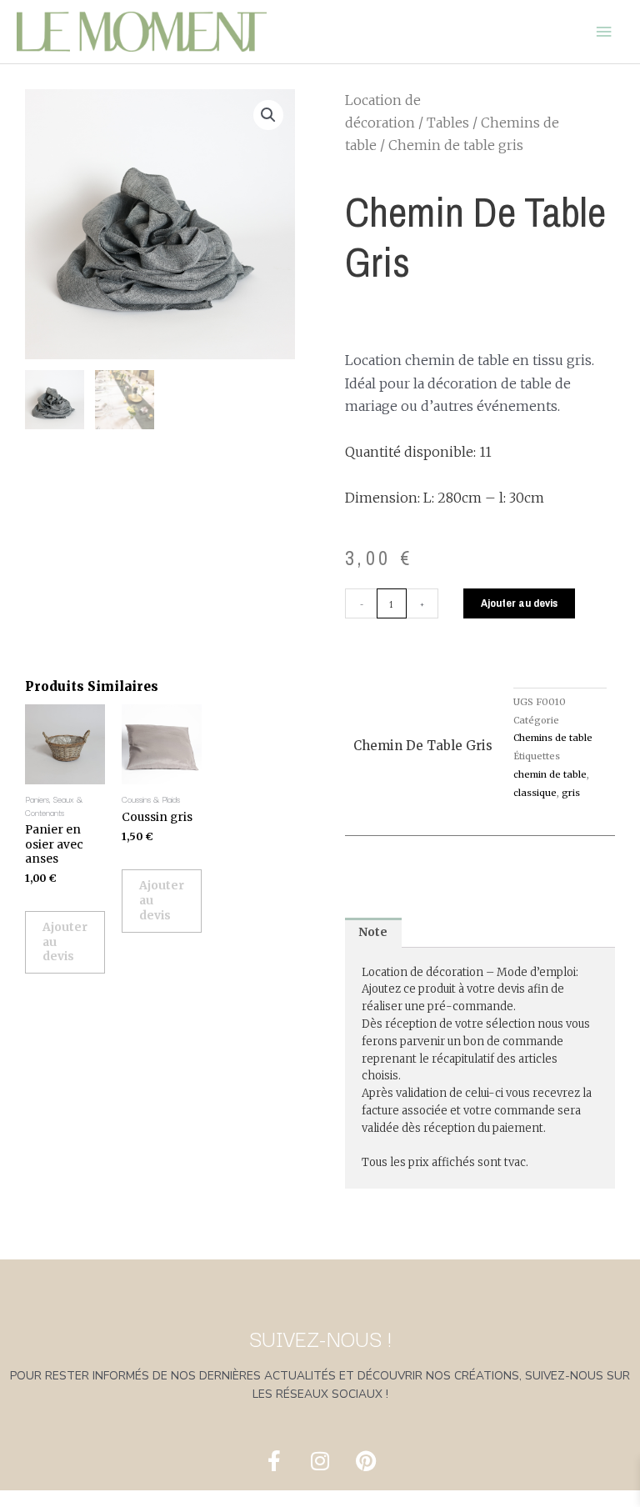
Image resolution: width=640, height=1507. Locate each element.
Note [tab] (373, 932)
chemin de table (550, 774)
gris (571, 793)
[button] (268, 115)
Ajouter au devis (519, 602)
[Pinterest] (366, 1461)
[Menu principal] (604, 31)
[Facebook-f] (274, 1461)
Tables (448, 122)
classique (535, 793)
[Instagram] (320, 1461)
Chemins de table (552, 737)
